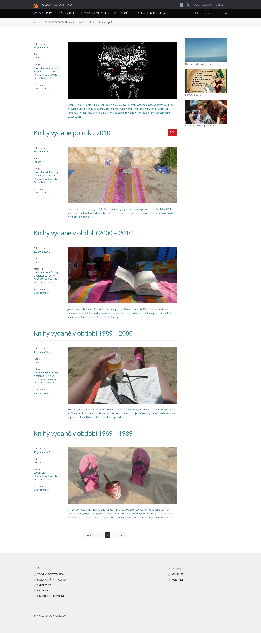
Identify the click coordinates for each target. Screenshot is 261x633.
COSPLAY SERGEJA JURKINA (150, 13)
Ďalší (122, 535)
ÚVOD (40, 569)
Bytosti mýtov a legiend (198, 64)
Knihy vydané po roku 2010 (72, 132)
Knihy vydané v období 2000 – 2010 (83, 233)
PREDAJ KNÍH (121, 13)
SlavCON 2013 (193, 94)
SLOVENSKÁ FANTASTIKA (94, 13)
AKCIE (196, 4)
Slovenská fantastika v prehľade (87, 22)
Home (40, 22)
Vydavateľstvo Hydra (56, 4)
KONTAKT (207, 4)
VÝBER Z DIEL (66, 13)
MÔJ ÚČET (221, 4)
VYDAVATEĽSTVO (44, 13)
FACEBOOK (178, 569)
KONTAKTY (178, 579)
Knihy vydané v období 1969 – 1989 (83, 433)
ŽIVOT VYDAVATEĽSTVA (50, 574)
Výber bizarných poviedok (199, 125)
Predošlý (90, 535)
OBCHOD (42, 590)
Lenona (37, 57)
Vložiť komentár (41, 88)
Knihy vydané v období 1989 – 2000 (83, 333)
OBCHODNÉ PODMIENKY (51, 596)
